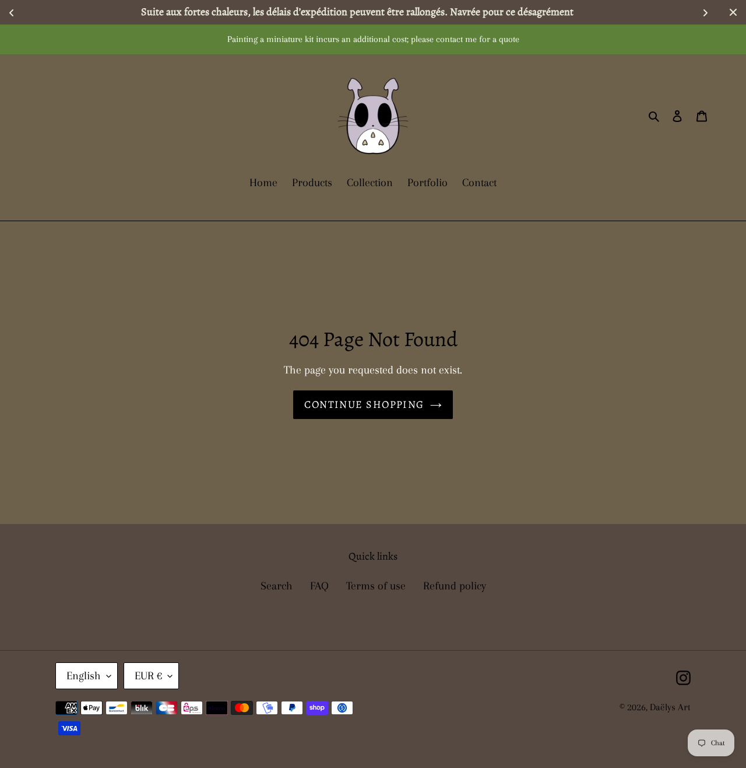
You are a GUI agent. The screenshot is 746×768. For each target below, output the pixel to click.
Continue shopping (364, 404)
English (83, 675)
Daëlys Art (670, 707)
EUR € (148, 675)
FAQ (319, 586)
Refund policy (454, 586)
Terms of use (376, 586)
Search (277, 586)
